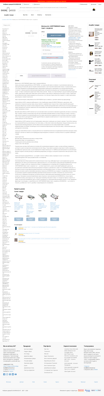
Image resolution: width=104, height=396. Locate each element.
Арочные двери (28, 349)
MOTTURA (9, 19)
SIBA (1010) (4, 200)
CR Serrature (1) (5, 82)
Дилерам (93, 4)
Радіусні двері (28, 351)
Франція (83, 382)
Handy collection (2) (6, 123)
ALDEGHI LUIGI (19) (6, 34)
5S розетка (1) (5, 28)
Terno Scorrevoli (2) (6, 206)
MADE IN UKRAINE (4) (6, 152)
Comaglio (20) (5, 71)
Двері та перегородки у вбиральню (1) (5, 255)
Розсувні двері (28, 361)
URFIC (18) (4, 213)
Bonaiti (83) (4, 57)
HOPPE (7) (4, 125)
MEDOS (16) (4, 158)
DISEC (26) (4, 85)
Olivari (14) (4, 170)
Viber (4, 366)
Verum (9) (4, 218)
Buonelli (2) (4, 63)
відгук (11, 371)
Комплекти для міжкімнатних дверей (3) (5, 280)
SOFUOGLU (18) (5, 202)
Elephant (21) (5, 96)
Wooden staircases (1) (6, 227)
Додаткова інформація (39, 75)
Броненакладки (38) (5, 245)
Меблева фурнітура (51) (6, 301)
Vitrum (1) (4, 222)
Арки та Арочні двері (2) (5, 242)
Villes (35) (4, 219)
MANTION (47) (5, 155)
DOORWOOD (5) (5, 90)
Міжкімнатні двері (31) (6, 290)
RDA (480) (4, 186)
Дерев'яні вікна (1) (6, 261)
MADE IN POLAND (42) (6, 149)
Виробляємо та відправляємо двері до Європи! (52, 1)
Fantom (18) (4, 107)
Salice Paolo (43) (5, 194)
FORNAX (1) (4, 112)
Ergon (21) (4, 105)
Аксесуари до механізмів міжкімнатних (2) (6, 236)
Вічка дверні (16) (6, 251)
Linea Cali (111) (5, 141)
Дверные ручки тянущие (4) (5, 259)
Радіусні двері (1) (6, 331)
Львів (45, 382)
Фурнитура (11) (5, 341)
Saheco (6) (4, 192)
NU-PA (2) (4, 167)
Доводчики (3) (5, 270)
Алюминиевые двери (30, 358)
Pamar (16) (4, 178)
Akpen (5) (4, 31)
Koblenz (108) (5, 138)
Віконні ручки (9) (6, 250)
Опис (21, 75)
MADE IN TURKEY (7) (6, 151)
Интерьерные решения (50, 363)
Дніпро (22, 382)
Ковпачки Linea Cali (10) (6, 272)
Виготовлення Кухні (49, 365)
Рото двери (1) (5, 336)
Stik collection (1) (6, 203)
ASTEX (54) (4, 48)
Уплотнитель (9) (5, 339)
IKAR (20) (4, 128)
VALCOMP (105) (5, 216)
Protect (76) (4, 184)
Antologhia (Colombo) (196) (5, 44)
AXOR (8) (4, 51)
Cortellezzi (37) (5, 80)
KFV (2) (3, 137)
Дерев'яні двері (28, 356)
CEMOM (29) (4, 64)
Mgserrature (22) (5, 161)
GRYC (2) (4, 121)
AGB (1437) (4, 30)
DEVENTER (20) (5, 83)
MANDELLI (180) (5, 154)
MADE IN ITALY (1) (6, 147)
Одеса (57, 382)
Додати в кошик (56, 35)
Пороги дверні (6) (6, 317)
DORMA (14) (4, 92)
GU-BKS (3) (4, 122)
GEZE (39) (4, 118)
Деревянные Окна (29, 368)
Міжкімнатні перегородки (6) (6, 292)
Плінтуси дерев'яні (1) (6, 312)
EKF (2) (3, 95)
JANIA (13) (4, 134)
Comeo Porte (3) (5, 73)
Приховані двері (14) (6, 325)
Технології (47, 351)
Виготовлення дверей (50, 358)
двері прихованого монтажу (74, 38)
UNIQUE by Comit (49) (5, 211)
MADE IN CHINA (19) (6, 145)
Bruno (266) (4, 60)
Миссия (46, 354)
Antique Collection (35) (6, 41)
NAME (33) (4, 166)
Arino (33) (4, 45)
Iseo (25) (4, 132)
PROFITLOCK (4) (5, 183)
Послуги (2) (4, 318)
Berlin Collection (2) (6, 56)
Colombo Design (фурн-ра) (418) (5, 70)
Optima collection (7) (6, 174)
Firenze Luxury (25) (6, 110)
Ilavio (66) (4, 129)
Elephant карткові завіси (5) (6, 101)
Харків (96, 382)
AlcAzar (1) (4, 33)
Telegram (9, 366)
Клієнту (39, 15)
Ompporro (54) (5, 171)
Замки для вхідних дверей (54, 46)
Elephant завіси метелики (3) (5, 99)
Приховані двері (28, 363)
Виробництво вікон (49, 361)
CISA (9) (4, 67)
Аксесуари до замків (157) (5, 233)
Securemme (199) (6, 196)
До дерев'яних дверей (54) (5, 268)
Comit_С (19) (4, 76)
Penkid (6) (4, 180)
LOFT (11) (4, 142)
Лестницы (26, 354)
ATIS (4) (4, 50)
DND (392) (4, 86)
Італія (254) (4, 230)
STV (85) (4, 205)
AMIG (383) (4, 37)
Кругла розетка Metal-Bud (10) (5, 286)
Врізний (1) (4, 253)
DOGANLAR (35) (5, 87)
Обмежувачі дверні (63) (6, 310)
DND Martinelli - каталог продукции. (71, 364)
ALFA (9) (4, 36)
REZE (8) (4, 187)
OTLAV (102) (4, 175)
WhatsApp (15, 366)
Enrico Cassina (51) (6, 103)
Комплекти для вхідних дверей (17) (5, 276)
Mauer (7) (4, 157)
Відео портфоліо (49, 356)
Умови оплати (72, 69)
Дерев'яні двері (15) (5, 263)
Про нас (46, 349)
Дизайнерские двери (50, 368)
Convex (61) (4, 79)
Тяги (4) (4, 338)
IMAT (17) (4, 131)
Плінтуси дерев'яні (29, 370)
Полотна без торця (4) (6, 315)
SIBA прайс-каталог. (70, 371)
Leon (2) (4, 140)
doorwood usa (48, 372)
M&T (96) (4, 144)
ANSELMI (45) (5, 39)
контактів (11, 369)
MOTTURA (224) (5, 163)
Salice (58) (4, 193)
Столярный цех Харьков (51, 370)
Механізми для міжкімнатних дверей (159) (5, 304)
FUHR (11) (4, 113)
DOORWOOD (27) (6, 89)
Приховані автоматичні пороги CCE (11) (5, 321)
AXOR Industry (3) (6, 53)
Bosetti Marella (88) (6, 59)
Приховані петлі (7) (6, 329)
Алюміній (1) (5, 240)
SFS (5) (3, 199)
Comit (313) (4, 74)
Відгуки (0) (58, 75)
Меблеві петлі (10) (6, 298)
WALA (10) (4, 225)
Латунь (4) (4, 287)
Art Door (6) (4, 47)
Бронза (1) (4, 247)
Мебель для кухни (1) (6, 295)
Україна (70, 382)
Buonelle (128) (5, 61)
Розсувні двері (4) (6, 332)
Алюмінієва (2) (5, 238)
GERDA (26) (4, 116)
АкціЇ (99, 4)
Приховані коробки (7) (6, 327)
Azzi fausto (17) (5, 54)
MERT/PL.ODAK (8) (6, 160)
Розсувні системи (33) (6, 334)
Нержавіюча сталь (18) (6, 307)
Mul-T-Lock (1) (5, 164)
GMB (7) (4, 119)
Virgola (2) (4, 220)
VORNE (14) (4, 223)
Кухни (25, 365)
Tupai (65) (4, 209)
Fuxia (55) (4, 115)
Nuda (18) (4, 168)
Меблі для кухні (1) (6, 297)
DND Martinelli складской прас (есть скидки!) (71, 368)
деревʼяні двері (72, 37)
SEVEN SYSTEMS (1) (6, 197)
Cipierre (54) (4, 66)
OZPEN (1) (4, 177)
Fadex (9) (4, 106)
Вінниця (8, 382)
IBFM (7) (4, 126)
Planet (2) (4, 181)
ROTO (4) (4, 189)
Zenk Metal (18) (5, 229)
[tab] (21, 76)
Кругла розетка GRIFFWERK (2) (5, 283)
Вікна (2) (4, 248)
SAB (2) (3, 190)
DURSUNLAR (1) (5, 93)
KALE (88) (4, 135)
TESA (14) (4, 208)
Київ (33, 382)
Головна (4, 19)
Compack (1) (5, 77)
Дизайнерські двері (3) (5, 266)
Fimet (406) (4, 109)
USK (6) (3, 215)
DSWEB (96, 369)
